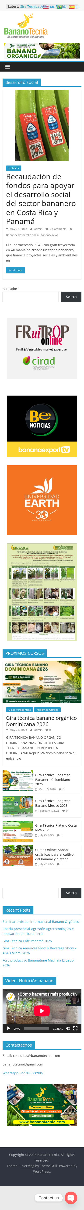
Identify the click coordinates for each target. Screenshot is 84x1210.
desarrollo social (28, 235)
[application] (42, 1011)
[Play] (8, 1028)
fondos (45, 235)
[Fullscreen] (75, 1028)
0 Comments (57, 229)
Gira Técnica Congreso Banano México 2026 (52, 803)
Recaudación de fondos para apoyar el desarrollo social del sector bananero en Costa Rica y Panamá (41, 198)
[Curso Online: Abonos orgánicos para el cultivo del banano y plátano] (18, 847)
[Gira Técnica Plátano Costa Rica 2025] (18, 823)
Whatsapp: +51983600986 (23, 1073)
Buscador (10, 288)
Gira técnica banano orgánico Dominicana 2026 (41, 720)
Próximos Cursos (47, 710)
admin (38, 229)
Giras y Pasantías (19, 710)
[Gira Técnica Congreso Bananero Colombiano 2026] (18, 773)
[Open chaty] (71, 1198)
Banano (11, 235)
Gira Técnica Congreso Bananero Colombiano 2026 (52, 779)
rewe (55, 235)
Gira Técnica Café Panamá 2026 (27, 941)
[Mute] (68, 1028)
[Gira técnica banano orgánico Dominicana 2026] (42, 664)
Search (71, 296)
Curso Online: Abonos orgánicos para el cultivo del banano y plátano (54, 854)
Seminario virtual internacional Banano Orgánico (41, 921)
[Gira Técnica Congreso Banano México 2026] (18, 798)
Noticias (13, 168)
